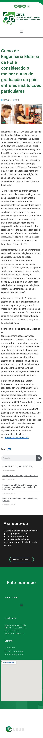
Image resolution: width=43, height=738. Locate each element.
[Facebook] (16, 6)
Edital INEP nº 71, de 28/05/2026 (17, 466)
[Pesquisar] (39, 458)
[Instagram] (20, 6)
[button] (28, 6)
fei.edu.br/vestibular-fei (17, 437)
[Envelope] (24, 6)
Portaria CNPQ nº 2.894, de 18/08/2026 (20, 476)
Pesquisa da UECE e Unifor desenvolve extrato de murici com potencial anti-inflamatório (19, 487)
